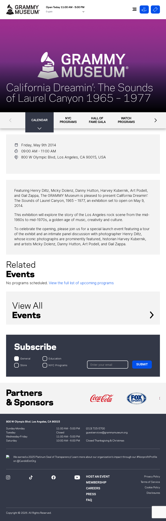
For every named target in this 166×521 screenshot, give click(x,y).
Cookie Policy (152, 487)
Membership (96, 482)
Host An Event (98, 476)
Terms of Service (150, 482)
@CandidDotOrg (26, 461)
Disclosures (153, 493)
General (25, 358)
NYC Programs (58, 365)
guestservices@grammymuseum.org (107, 432)
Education (55, 358)
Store (23, 365)
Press (91, 494)
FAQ (89, 500)
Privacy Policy (152, 476)
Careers (93, 488)
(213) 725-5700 (95, 428)
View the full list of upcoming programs (81, 283)
